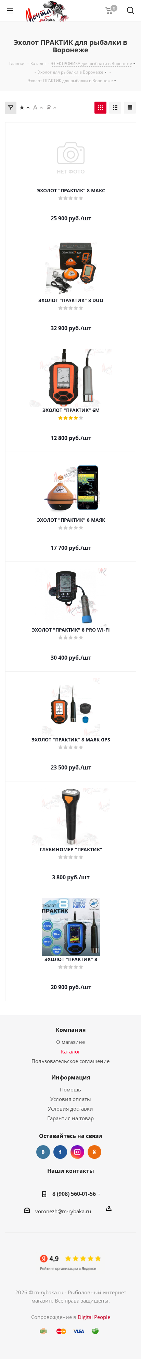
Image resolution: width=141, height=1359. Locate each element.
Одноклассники (94, 1152)
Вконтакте (43, 1152)
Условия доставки (70, 1108)
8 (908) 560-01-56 (74, 1194)
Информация (70, 1077)
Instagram (77, 1152)
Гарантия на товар (70, 1118)
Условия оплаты (70, 1099)
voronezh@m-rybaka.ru (63, 1211)
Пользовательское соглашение (70, 1061)
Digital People (94, 1316)
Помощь (70, 1089)
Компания (71, 1030)
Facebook (60, 1152)
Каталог (70, 1051)
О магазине (70, 1041)
